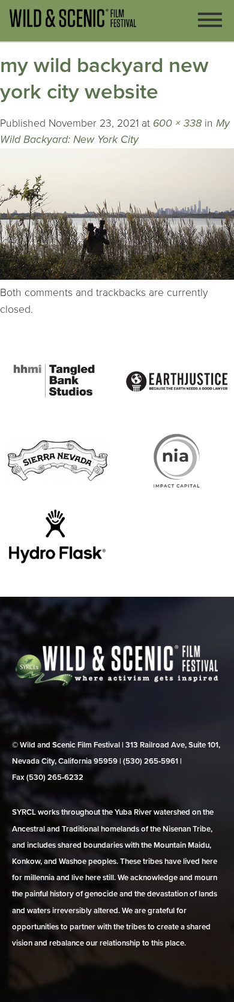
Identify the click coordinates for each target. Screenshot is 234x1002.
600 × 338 (177, 123)
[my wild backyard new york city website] (117, 276)
